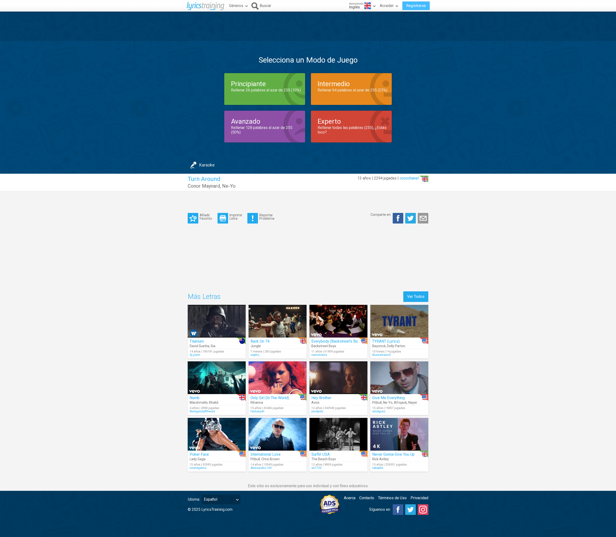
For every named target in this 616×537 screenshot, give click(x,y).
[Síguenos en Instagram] (423, 509)
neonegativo (198, 468)
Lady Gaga (197, 459)
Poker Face (199, 454)
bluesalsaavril (381, 355)
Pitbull (377, 402)
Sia (213, 346)
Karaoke (207, 164)
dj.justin (195, 355)
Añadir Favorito (206, 216)
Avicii (315, 402)
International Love (265, 454)
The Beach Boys (323, 459)
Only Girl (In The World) (269, 398)
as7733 (316, 468)
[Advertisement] (308, 26)
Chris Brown (270, 459)
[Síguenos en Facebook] (398, 509)
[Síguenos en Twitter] (410, 509)
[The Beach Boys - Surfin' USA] (338, 434)
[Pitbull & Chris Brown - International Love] (278, 434)
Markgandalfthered (202, 411)
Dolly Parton (396, 346)
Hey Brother (321, 398)
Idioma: (194, 499)
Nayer (412, 402)
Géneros (236, 5)
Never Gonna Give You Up (393, 454)
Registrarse (416, 5)
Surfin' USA (320, 454)
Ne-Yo (229, 186)
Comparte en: (381, 214)
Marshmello (199, 402)
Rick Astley (380, 459)
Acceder (387, 5)
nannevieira (319, 355)
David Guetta (199, 346)
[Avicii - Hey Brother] (338, 377)
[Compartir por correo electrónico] (423, 218)
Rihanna (256, 402)
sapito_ (255, 355)
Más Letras (204, 296)
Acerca (349, 498)
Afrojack (400, 402)
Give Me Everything (388, 398)
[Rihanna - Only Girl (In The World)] (278, 377)
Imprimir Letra (236, 216)
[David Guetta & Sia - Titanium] (217, 321)
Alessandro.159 (261, 468)
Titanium (197, 341)
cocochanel (409, 178)
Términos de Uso (392, 498)
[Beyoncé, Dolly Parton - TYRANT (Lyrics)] (399, 321)
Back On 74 (260, 341)
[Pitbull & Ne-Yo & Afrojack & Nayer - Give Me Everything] (399, 377)
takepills (377, 468)
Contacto (366, 498)
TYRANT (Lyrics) (386, 341)
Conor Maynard (204, 186)
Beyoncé (378, 346)
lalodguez (378, 411)
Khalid (213, 402)
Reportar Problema (266, 216)
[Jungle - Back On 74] (278, 321)
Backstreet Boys (323, 346)
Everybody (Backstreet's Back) (337, 341)
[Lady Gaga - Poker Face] (217, 434)
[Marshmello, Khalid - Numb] (217, 377)
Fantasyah (257, 411)
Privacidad (419, 498)
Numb (194, 398)
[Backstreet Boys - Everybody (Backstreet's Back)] (338, 321)
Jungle (255, 346)
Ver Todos (415, 296)
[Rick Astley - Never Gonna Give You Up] (399, 434)
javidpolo (317, 411)
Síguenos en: (380, 509)
